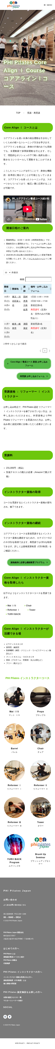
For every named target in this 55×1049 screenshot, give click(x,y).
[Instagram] (5, 1017)
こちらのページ (37, 259)
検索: (22, 279)
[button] (10, 288)
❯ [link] (49, 350)
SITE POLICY (20, 1043)
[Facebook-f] (9, 1017)
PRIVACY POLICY (33, 1043)
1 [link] (44, 350)
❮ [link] (40, 350)
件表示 (15, 272)
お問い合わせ (10, 899)
